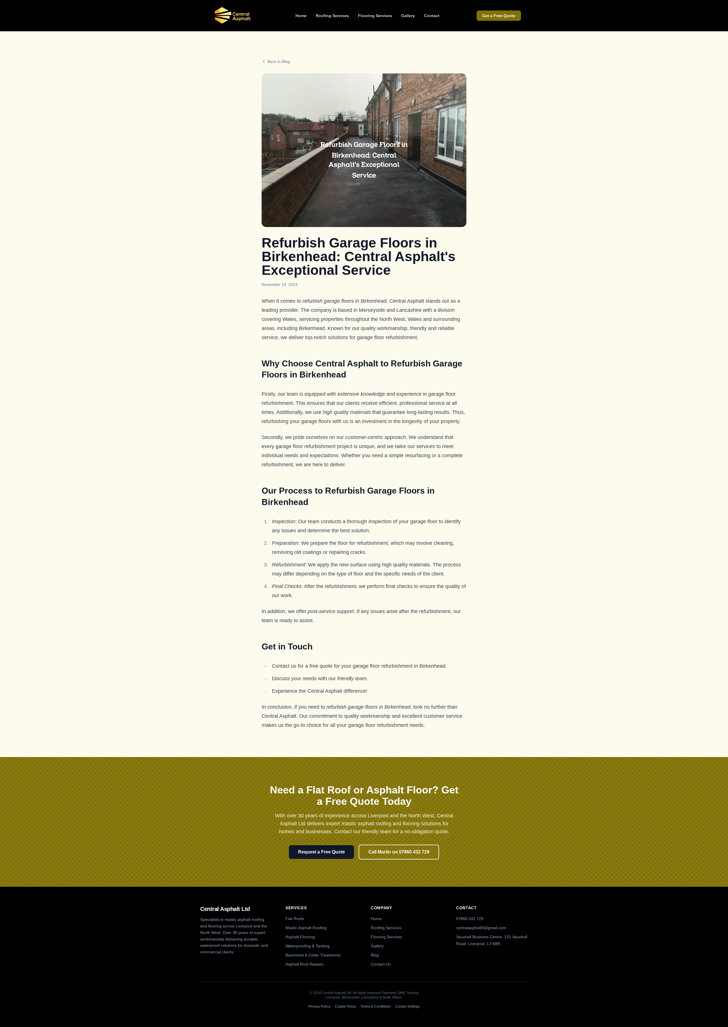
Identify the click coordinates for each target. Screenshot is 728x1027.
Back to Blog (278, 61)
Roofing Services (332, 15)
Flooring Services (375, 15)
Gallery (408, 15)
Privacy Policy (319, 1007)
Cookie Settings (407, 1007)
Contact (431, 15)
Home (301, 15)
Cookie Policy (345, 1007)
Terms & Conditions (376, 1007)
